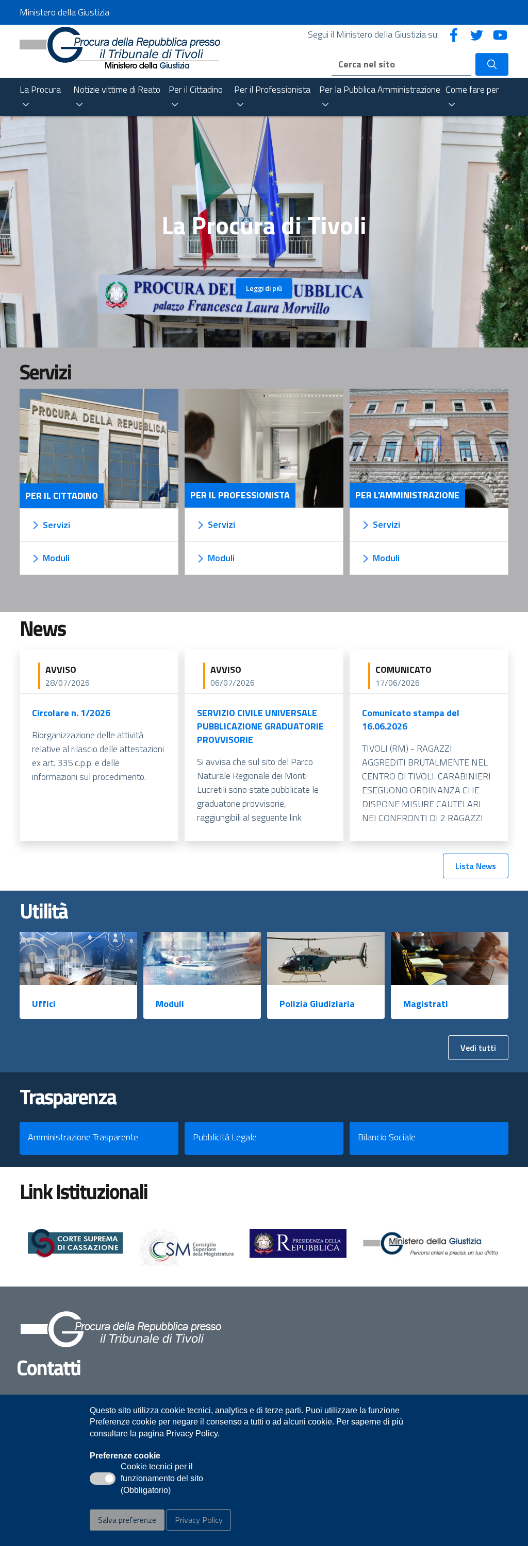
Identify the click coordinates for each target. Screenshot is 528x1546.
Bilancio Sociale (387, 1137)
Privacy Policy (199, 1520)
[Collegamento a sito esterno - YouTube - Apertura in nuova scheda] (500, 34)
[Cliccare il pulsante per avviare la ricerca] (491, 64)
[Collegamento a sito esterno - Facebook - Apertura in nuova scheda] (454, 34)
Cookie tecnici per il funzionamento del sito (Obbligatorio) (162, 1479)
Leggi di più (264, 288)
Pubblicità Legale (225, 1137)
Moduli (170, 1004)
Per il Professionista (240, 495)
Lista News (475, 866)
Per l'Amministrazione (407, 495)
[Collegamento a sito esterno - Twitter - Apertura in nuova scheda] (477, 34)
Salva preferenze (127, 1520)
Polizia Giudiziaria (317, 1004)
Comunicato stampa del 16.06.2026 (410, 719)
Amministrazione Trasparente (83, 1137)
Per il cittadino (61, 495)
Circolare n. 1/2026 (71, 713)
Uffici (44, 1004)
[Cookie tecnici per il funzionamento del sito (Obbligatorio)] (103, 1478)
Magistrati (425, 1004)
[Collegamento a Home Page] (120, 47)
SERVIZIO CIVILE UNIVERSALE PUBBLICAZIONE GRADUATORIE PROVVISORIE (260, 726)
